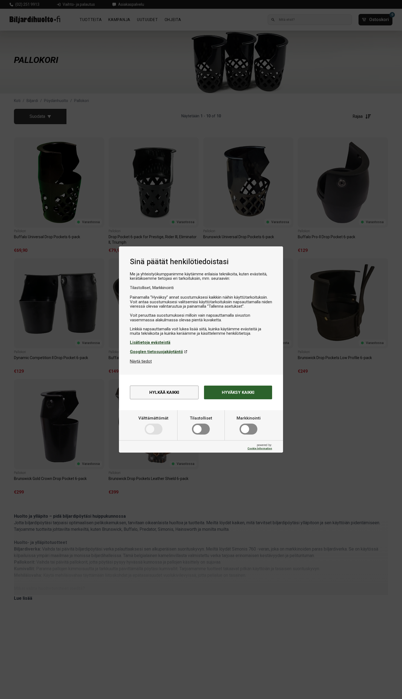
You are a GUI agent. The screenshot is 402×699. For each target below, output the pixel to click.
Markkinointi (249, 418)
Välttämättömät (153, 418)
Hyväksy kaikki (238, 392)
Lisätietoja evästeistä (150, 342)
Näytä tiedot (141, 361)
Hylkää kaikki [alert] (164, 392)
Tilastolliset (201, 418)
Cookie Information (259, 448)
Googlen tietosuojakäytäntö (156, 351)
